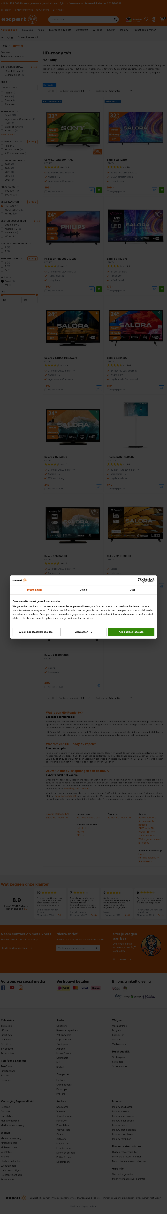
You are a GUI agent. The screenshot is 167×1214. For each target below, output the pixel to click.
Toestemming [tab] (34, 589)
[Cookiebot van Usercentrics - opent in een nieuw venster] (140, 580)
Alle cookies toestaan (131, 631)
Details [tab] (84, 589)
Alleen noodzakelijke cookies (36, 631)
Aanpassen (81, 631)
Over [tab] (132, 589)
